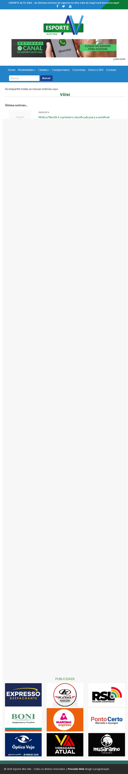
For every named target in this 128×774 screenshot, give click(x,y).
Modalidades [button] (26, 70)
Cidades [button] (43, 70)
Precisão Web (76, 769)
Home (11, 70)
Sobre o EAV (96, 70)
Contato (111, 70)
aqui (55, 89)
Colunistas (79, 70)
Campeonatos (61, 70)
